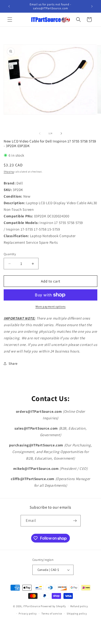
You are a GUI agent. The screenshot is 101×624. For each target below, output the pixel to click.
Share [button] (13, 363)
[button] (9, 19)
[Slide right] (61, 133)
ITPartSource (31, 606)
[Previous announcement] (9, 6)
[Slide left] (39, 133)
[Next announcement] (92, 6)
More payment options (51, 306)
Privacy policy (28, 613)
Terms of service (51, 613)
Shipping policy (77, 613)
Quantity (10, 254)
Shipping (9, 171)
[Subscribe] (75, 520)
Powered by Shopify (53, 606)
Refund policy (79, 606)
